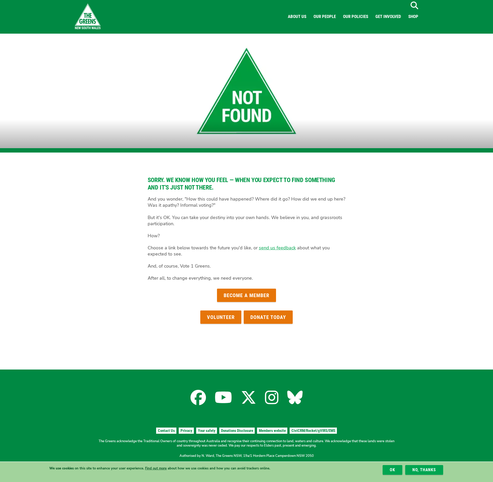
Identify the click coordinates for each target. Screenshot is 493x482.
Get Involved (388, 16)
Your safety (206, 430)
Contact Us (166, 430)
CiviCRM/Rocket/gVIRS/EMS (313, 430)
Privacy (186, 430)
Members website (272, 430)
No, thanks (424, 469)
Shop (413, 16)
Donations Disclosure (237, 430)
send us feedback (277, 248)
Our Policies (355, 16)
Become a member (246, 295)
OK (392, 469)
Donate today (268, 317)
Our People (325, 16)
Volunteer (221, 317)
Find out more (156, 468)
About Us (297, 16)
